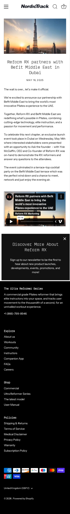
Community (11, 347)
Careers (9, 369)
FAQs (7, 364)
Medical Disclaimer (15, 434)
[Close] (64, 238)
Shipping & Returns (16, 423)
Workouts (10, 342)
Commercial (11, 388)
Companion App (14, 358)
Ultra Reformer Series (17, 394)
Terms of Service (14, 429)
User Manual (11, 404)
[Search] (55, 7)
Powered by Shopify (23, 498)
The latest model (14, 399)
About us (9, 336)
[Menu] (6, 6)
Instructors (10, 353)
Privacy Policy (12, 439)
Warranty (9, 445)
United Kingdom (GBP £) (17, 488)
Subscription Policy (15, 450)
